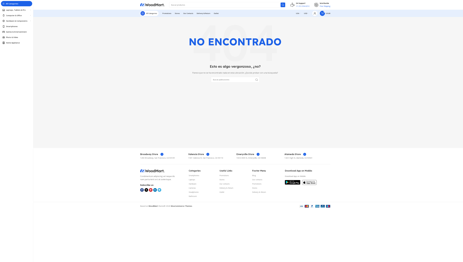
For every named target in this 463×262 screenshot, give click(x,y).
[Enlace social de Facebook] (142, 190)
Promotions (224, 175)
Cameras (192, 188)
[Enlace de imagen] (152, 170)
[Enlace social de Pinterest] (151, 190)
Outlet (221, 192)
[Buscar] (283, 5)
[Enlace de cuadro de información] (151, 154)
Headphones (194, 192)
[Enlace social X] (146, 190)
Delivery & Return (226, 188)
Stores (222, 179)
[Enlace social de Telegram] (159, 190)
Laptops (192, 179)
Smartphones (194, 175)
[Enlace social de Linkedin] (155, 190)
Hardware (192, 184)
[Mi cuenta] (315, 13)
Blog (254, 175)
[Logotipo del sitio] (152, 4)
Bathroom (193, 196)
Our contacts (224, 184)
